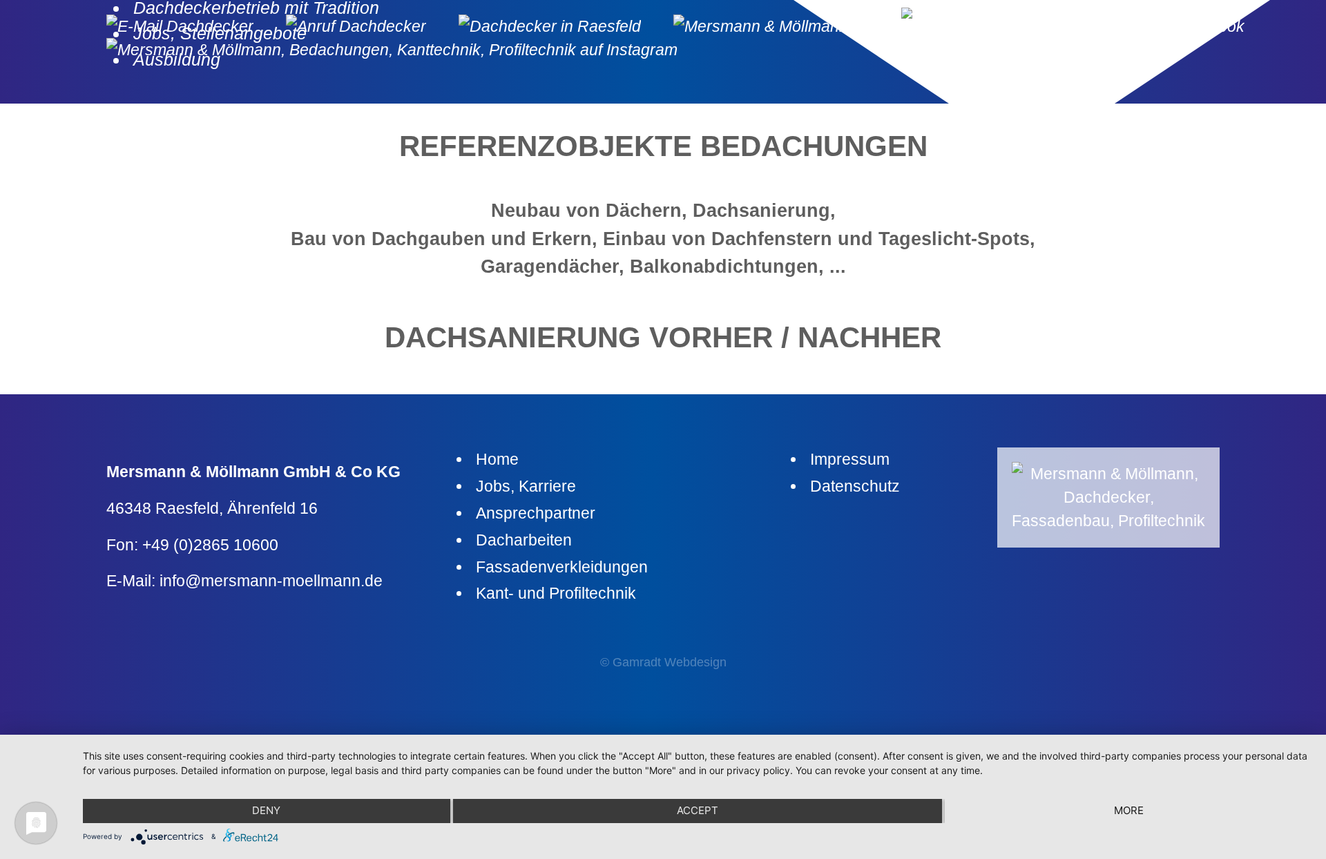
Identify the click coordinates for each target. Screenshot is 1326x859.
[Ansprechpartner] (564, 26)
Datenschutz (855, 486)
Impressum (850, 459)
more (1129, 810)
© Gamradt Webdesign (663, 662)
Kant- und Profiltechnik (556, 593)
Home (497, 459)
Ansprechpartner (535, 513)
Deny (266, 810)
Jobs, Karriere (526, 486)
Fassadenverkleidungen (562, 567)
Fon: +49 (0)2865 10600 (192, 545)
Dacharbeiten (524, 540)
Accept (697, 810)
